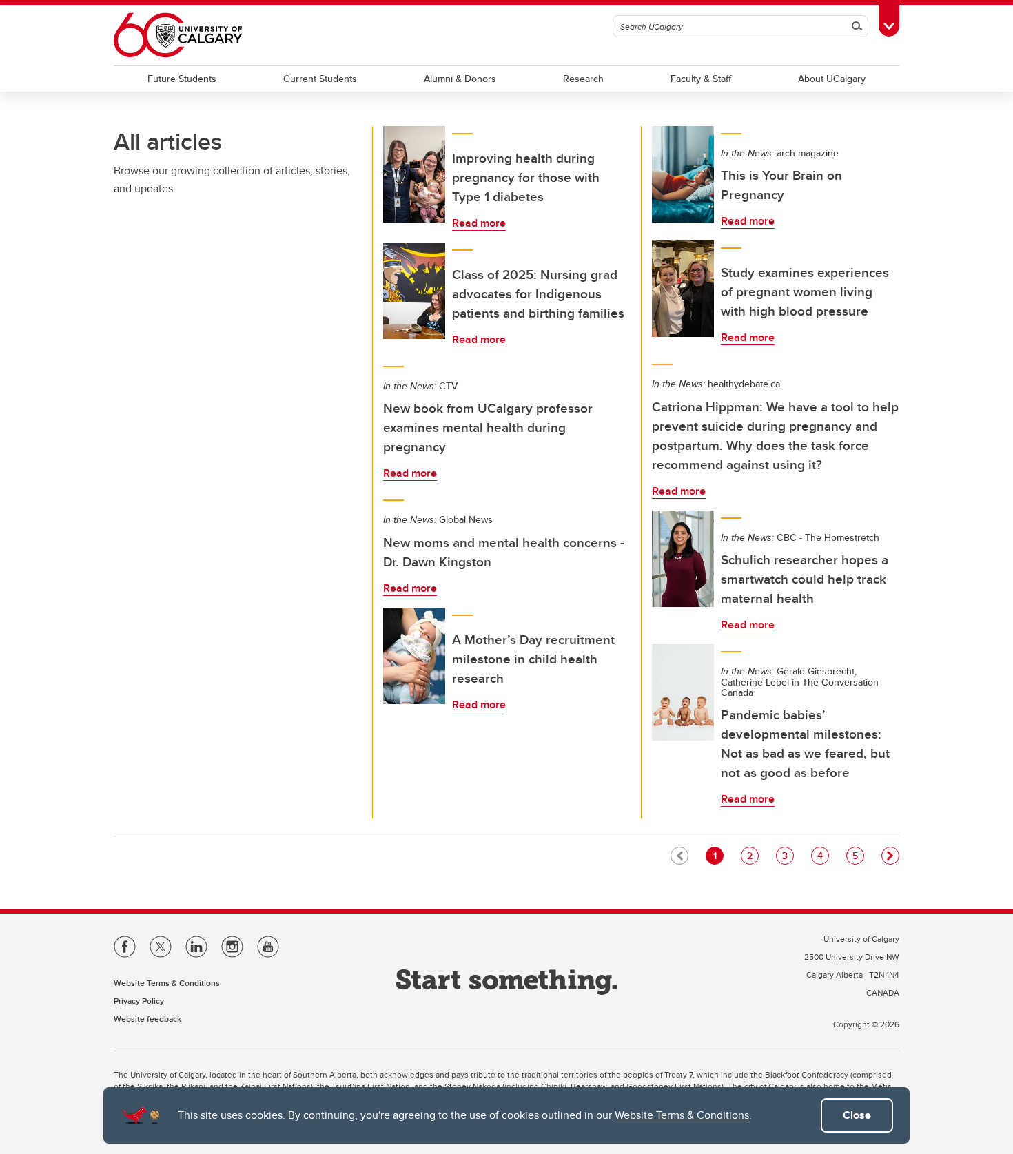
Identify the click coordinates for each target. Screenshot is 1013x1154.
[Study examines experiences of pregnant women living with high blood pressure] (683, 288)
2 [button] (752, 855)
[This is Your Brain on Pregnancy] (683, 174)
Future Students (181, 78)
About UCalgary (832, 78)
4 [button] (823, 855)
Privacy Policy (139, 1001)
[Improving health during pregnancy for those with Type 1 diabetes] (414, 174)
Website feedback (147, 1018)
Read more (479, 223)
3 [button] (787, 855)
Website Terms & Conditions (682, 1115)
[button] (890, 856)
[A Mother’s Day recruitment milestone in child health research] (414, 656)
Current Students (320, 78)
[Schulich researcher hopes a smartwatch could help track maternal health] (683, 559)
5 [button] (858, 855)
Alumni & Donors (460, 78)
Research (583, 78)
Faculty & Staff (701, 78)
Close (857, 1115)
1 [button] (718, 855)
